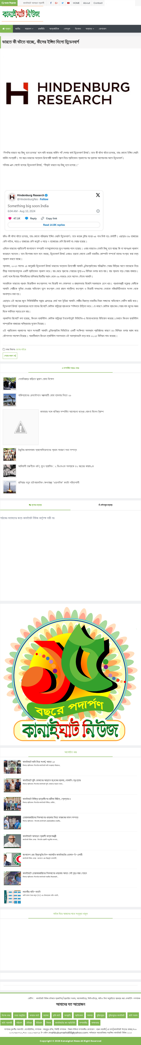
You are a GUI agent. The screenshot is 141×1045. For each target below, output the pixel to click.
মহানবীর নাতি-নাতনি (31, 892)
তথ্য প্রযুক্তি (19, 1015)
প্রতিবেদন (79, 1015)
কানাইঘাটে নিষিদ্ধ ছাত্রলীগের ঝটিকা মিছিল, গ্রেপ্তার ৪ (34, 3)
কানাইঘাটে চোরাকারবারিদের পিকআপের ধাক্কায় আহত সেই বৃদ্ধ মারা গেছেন (55, 873)
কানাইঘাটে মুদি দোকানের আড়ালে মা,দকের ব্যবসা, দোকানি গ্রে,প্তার (52, 780)
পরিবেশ (19, 1022)
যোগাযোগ (102, 28)
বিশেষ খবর (6, 1015)
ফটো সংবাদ (133, 1015)
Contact (98, 3)
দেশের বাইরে (21, 349)
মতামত (46, 1015)
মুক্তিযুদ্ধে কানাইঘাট (116, 1015)
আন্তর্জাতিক (54, 28)
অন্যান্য (89, 28)
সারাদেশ (28, 28)
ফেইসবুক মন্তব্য (106, 505)
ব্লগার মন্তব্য (36, 505)
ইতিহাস (39, 1022)
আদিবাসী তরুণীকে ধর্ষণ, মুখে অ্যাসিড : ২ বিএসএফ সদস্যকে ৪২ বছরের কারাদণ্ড (56, 466)
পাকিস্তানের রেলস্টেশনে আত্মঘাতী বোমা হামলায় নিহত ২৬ (44, 395)
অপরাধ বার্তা (34, 1015)
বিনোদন (78, 28)
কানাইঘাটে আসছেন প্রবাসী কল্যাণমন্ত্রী (39, 836)
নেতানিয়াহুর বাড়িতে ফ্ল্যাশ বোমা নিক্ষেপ (36, 379)
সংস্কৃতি (67, 1015)
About (86, 3)
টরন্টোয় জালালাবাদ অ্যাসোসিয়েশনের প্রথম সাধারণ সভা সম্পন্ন (47, 450)
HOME (76, 3)
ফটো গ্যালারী (7, 1022)
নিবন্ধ (48, 1022)
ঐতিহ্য (29, 1022)
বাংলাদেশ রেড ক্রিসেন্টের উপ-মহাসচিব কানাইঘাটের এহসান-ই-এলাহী (52, 855)
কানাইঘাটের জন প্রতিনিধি (65, 1022)
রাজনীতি (41, 28)
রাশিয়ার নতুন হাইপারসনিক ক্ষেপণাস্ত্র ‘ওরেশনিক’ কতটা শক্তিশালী (48, 482)
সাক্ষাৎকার (95, 1022)
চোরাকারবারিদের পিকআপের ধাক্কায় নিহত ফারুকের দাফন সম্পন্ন (50, 817)
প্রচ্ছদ (7, 28)
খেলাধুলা (67, 28)
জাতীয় (17, 28)
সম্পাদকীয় (83, 1022)
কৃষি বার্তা (56, 1015)
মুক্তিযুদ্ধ (100, 1015)
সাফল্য (90, 1015)
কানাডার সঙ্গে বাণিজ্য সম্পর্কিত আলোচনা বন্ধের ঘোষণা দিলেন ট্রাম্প (72, 412)
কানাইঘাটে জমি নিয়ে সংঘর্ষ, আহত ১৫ (39, 762)
